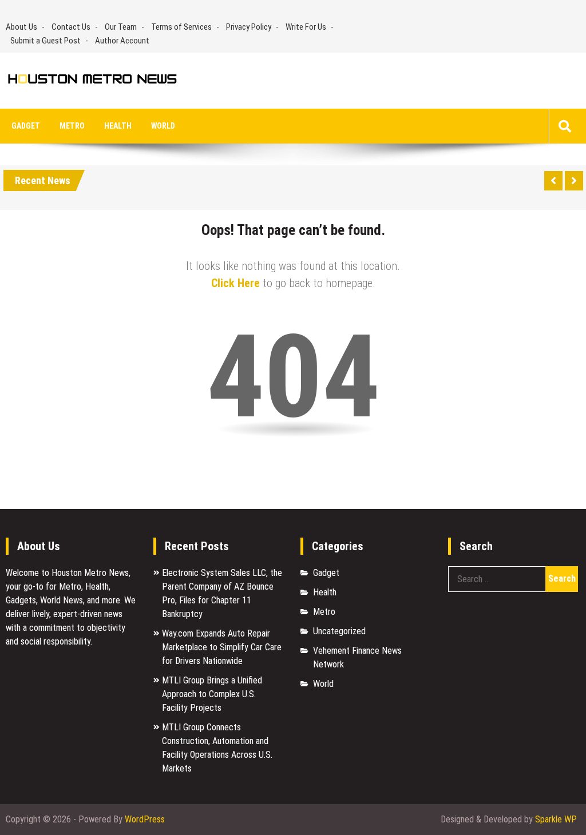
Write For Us (306, 27)
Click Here (235, 283)
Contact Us (71, 27)
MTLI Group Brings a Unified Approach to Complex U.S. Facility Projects (212, 694)
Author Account (122, 40)
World (163, 125)
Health (118, 125)
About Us (21, 27)
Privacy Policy (248, 27)
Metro (72, 125)
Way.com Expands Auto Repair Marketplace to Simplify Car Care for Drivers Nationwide (222, 647)
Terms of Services (181, 27)
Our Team (121, 27)
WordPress (145, 819)
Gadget (25, 125)
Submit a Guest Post (45, 40)
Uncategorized (339, 631)
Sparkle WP (556, 819)
